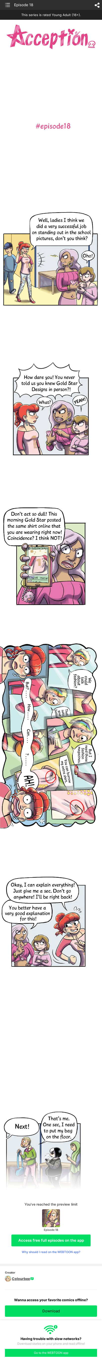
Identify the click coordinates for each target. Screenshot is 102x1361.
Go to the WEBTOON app (51, 1353)
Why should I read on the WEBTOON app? (51, 1252)
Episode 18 (23, 4)
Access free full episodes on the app (51, 1240)
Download (51, 1311)
